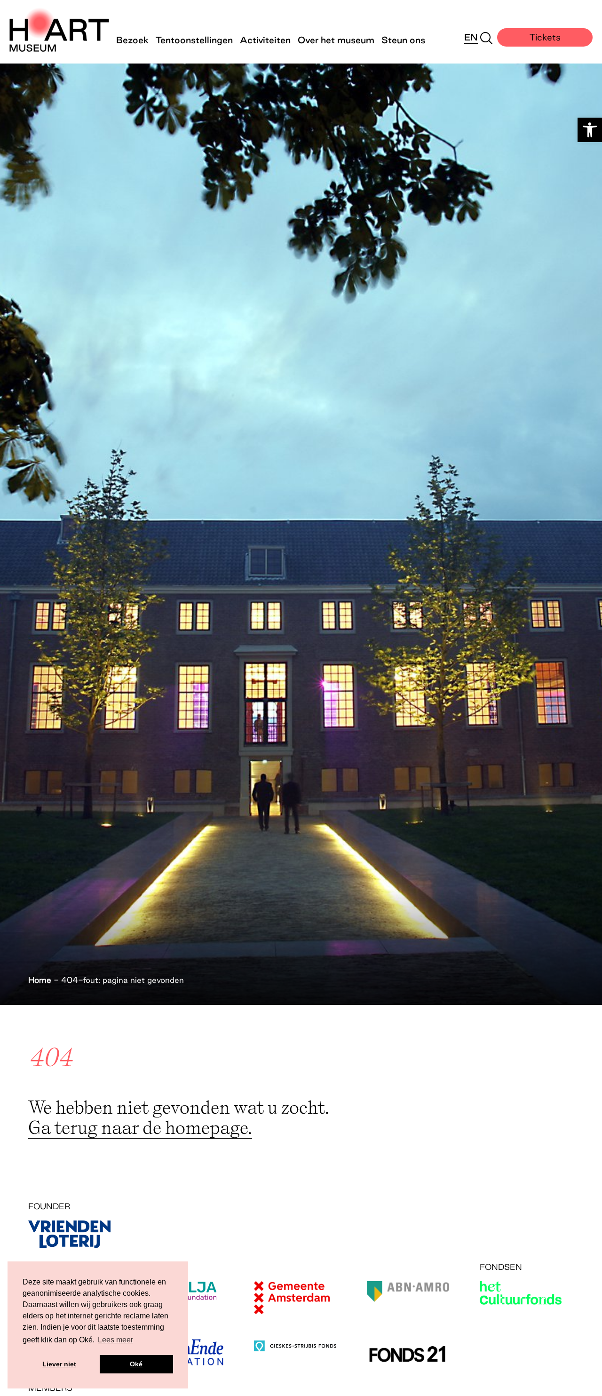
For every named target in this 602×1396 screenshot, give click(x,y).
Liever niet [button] (59, 1364)
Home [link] (39, 979)
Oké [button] (136, 1364)
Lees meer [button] (115, 1340)
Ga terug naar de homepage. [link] (140, 1127)
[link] (590, 130)
